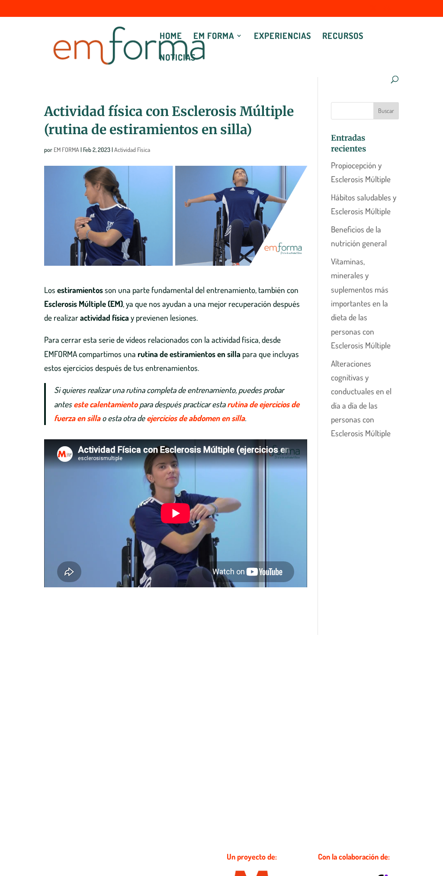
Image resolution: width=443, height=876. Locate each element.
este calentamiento (106, 404)
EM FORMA (213, 36)
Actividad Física (132, 149)
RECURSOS (342, 36)
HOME (171, 36)
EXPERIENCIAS (282, 36)
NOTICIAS (178, 58)
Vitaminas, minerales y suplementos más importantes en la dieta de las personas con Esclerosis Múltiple (361, 303)
